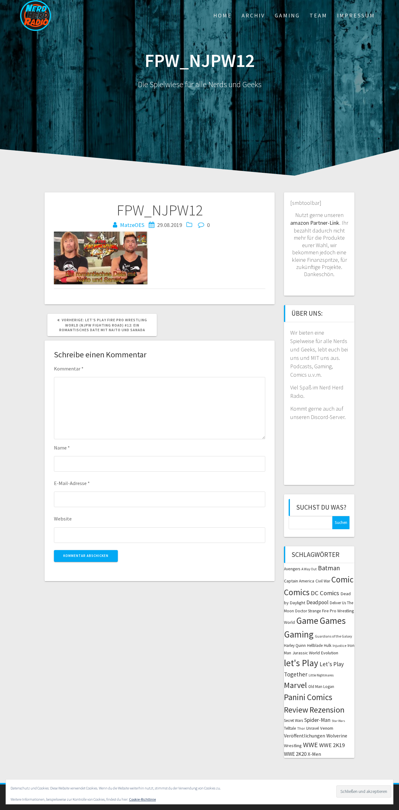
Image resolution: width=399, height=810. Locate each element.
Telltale (290, 728)
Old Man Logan (321, 686)
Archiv (253, 15)
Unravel (312, 728)
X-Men (314, 754)
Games (333, 620)
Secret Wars (293, 720)
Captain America (299, 581)
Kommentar (69, 368)
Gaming (287, 15)
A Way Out (309, 569)
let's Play (301, 663)
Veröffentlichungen (304, 735)
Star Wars (338, 721)
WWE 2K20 (295, 754)
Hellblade (315, 645)
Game (307, 620)
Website (63, 519)
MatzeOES (132, 224)
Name (62, 448)
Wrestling (293, 745)
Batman (329, 568)
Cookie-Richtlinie (142, 799)
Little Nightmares (321, 675)
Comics (297, 592)
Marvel (295, 685)
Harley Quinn (295, 645)
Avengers (292, 569)
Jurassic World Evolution (315, 653)
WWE (310, 744)
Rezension (327, 709)
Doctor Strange (308, 611)
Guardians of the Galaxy (333, 636)
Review (296, 709)
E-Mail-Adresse (72, 483)
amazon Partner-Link (314, 222)
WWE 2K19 (332, 745)
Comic (342, 579)
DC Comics (325, 593)
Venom (326, 728)
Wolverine (336, 736)
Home (222, 15)
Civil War (322, 581)
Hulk (327, 645)
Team (318, 15)
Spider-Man (317, 720)
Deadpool (317, 602)
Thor (301, 728)
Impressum (356, 15)
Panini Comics (308, 697)
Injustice (339, 645)
